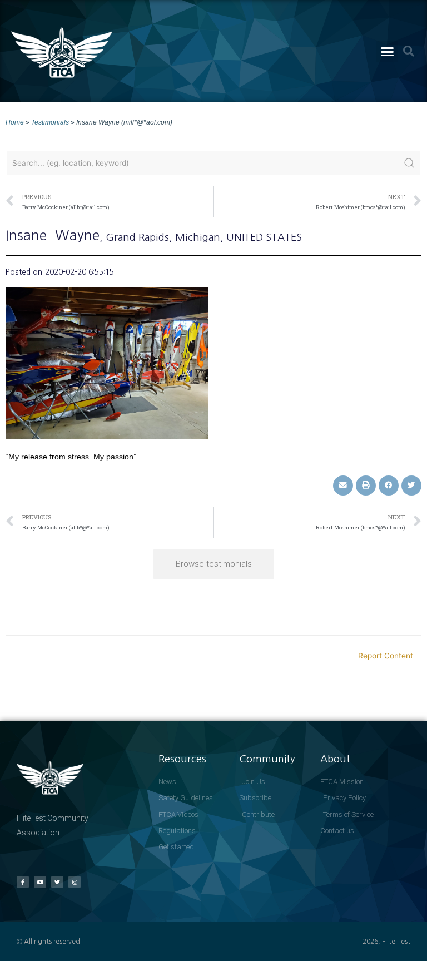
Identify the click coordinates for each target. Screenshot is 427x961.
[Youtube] (40, 882)
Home (15, 122)
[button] (387, 51)
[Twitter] (57, 882)
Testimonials (50, 122)
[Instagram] (74, 882)
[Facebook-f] (23, 882)
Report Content (385, 655)
